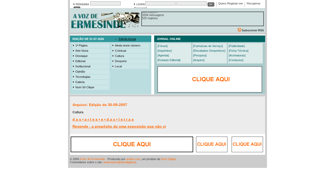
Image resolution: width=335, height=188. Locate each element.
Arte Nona (81, 50)
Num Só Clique (84, 87)
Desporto (121, 61)
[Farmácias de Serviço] (208, 46)
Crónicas (120, 50)
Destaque (81, 55)
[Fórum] (163, 46)
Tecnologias (83, 76)
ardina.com (133, 159)
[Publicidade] (237, 46)
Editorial (80, 61)
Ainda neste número (127, 45)
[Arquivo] (198, 60)
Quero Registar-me (230, 3)
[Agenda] (163, 55)
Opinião (80, 71)
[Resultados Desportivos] (209, 50)
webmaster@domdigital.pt (119, 162)
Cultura (119, 55)
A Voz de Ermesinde (92, 159)
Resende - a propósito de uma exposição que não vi (119, 126)
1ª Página (81, 45)
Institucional (82, 66)
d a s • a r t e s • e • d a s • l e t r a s (103, 119)
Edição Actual (127, 38)
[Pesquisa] (199, 55)
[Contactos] (236, 60)
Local (118, 66)
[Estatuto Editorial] (169, 60)
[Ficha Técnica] (238, 50)
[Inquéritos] (165, 50)
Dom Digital (168, 159)
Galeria (80, 82)
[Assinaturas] (237, 55)
